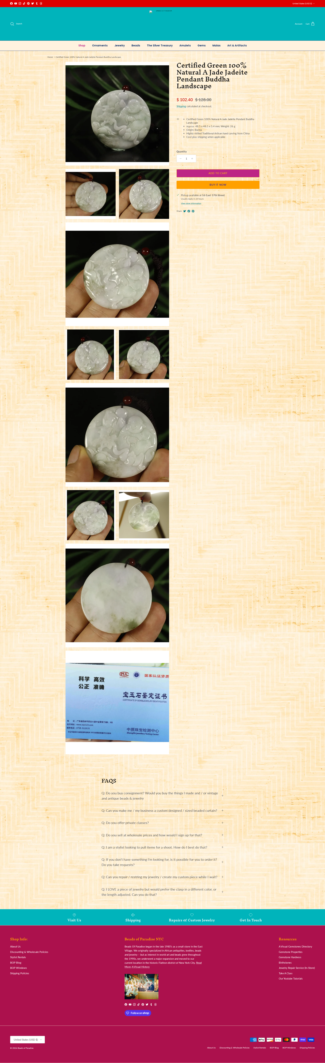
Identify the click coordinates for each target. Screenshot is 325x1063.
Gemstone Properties (290, 951)
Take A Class (285, 973)
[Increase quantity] (193, 158)
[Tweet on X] (184, 211)
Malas (216, 45)
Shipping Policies (19, 973)
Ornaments (100, 45)
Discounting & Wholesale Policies (29, 951)
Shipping (181, 106)
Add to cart (218, 173)
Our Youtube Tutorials (291, 978)
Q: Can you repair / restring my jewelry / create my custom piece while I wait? (159, 877)
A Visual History (141, 966)
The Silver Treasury (160, 45)
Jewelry (119, 45)
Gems (202, 45)
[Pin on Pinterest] (193, 211)
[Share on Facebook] (189, 211)
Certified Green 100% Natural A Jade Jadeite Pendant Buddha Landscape (88, 57)
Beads (136, 45)
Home (50, 57)
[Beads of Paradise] (162, 24)
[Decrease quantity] (180, 158)
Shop (81, 45)
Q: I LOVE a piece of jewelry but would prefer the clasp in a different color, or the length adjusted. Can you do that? (159, 891)
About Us (15, 946)
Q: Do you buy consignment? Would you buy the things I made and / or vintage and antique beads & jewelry (160, 795)
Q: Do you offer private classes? (125, 823)
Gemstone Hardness (290, 957)
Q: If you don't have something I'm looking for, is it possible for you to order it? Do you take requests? (159, 862)
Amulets (185, 45)
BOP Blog (15, 962)
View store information (191, 203)
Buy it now (218, 184)
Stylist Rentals (18, 957)
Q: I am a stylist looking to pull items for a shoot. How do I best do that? (154, 847)
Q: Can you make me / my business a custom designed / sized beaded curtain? (159, 810)
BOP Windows (18, 967)
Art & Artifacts (237, 45)
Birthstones (285, 962)
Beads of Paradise (25, 1048)
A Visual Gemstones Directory (295, 946)
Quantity (182, 151)
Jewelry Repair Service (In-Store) (297, 967)
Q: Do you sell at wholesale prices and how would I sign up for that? (152, 835)
